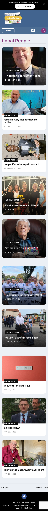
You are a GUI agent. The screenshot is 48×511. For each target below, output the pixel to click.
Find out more (24, 6)
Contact (33, 505)
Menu (9, 30)
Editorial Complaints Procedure (15, 505)
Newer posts (42, 487)
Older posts (5, 487)
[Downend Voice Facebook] (33, 30)
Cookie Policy (26, 508)
